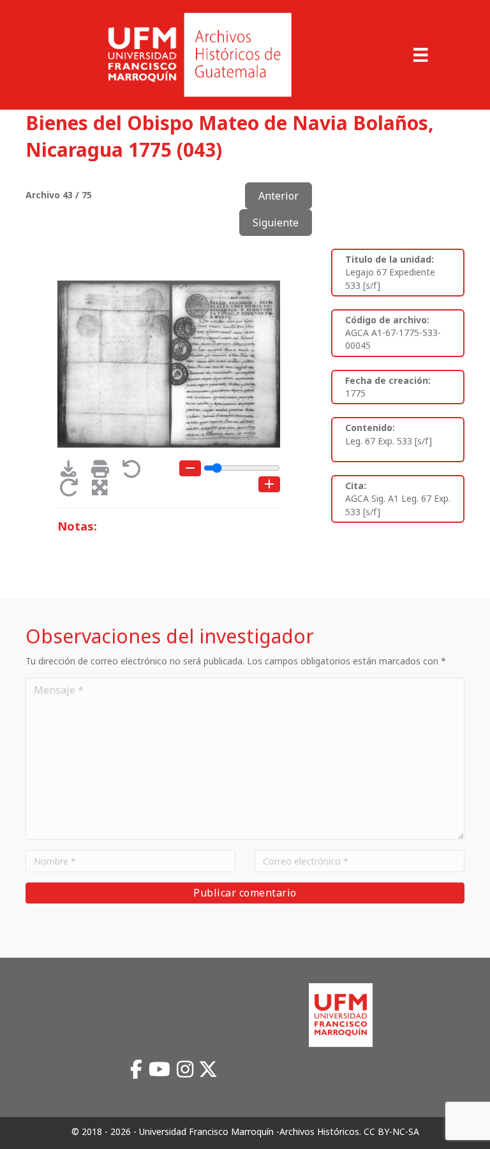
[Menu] (420, 55)
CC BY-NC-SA (391, 1131)
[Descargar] (73, 472)
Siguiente (276, 223)
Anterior (278, 196)
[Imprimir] (104, 472)
